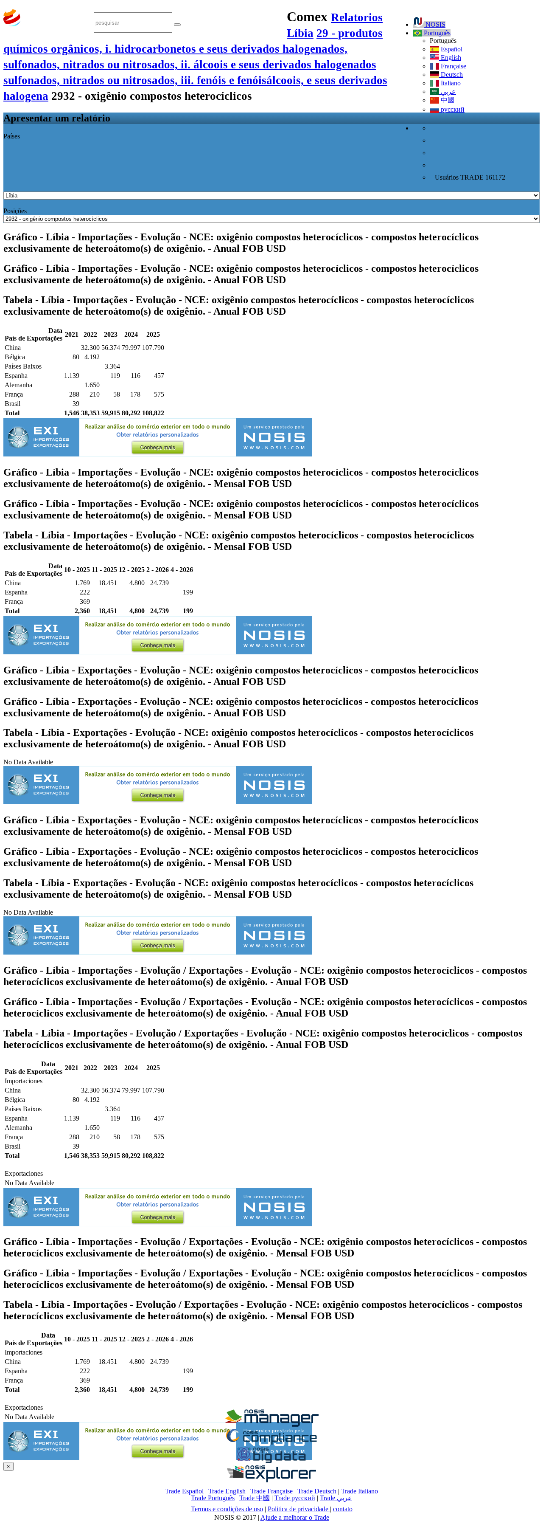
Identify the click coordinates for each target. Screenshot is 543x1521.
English (450, 57)
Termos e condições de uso (227, 1509)
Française (452, 66)
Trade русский (294, 1497)
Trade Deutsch (316, 1491)
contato (343, 1509)
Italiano (450, 83)
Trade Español (184, 1491)
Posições (15, 210)
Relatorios (357, 17)
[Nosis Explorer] (271, 1480)
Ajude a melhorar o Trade (294, 1517)
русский (452, 109)
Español (450, 49)
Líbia (300, 33)
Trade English (227, 1491)
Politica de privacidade (299, 1509)
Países (11, 136)
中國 (446, 100)
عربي (447, 91)
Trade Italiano (359, 1491)
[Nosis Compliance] (271, 1443)
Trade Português (213, 1497)
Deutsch (451, 74)
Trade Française (271, 1491)
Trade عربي (336, 1497)
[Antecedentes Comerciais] (271, 1424)
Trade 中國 (254, 1497)
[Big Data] (271, 1461)
